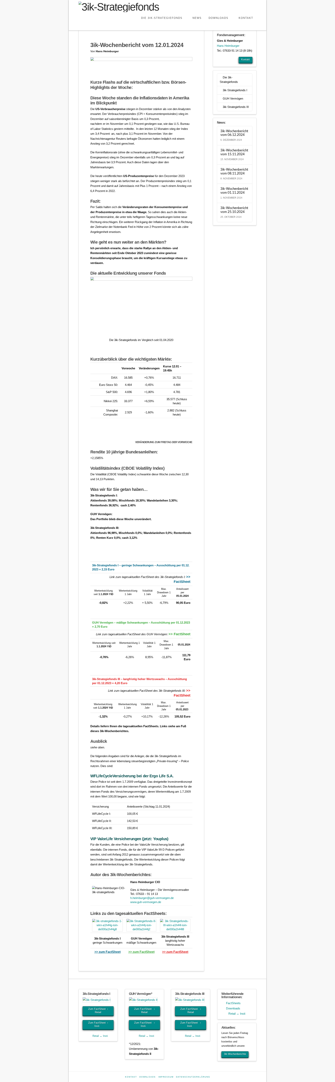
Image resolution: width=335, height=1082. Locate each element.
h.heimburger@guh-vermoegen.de (152, 898)
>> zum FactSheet (107, 952)
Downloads (232, 1008)
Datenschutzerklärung (193, 1077)
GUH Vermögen (233, 98)
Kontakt (245, 59)
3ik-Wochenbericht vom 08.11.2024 (234, 171)
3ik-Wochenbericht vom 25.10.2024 (234, 210)
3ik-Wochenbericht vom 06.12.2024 (234, 133)
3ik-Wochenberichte (235, 1053)
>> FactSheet (179, 634)
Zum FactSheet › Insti (98, 1024)
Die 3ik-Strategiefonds (229, 79)
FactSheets (232, 1003)
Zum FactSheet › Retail (98, 1010)
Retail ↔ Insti (99, 1035)
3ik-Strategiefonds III (236, 106)
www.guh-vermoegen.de (145, 902)
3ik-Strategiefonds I (235, 90)
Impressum (166, 1077)
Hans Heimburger (228, 45)
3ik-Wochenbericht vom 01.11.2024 (234, 190)
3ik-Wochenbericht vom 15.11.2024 (234, 152)
